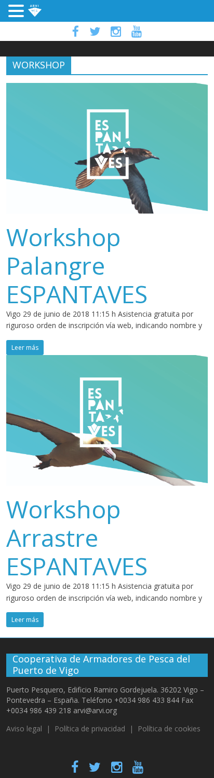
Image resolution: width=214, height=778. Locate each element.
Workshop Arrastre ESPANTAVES (77, 537)
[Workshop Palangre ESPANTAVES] (106, 89)
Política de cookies (169, 728)
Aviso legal (24, 728)
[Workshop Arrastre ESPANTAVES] (106, 361)
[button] (17, 12)
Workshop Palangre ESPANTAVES (77, 265)
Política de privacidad (90, 728)
